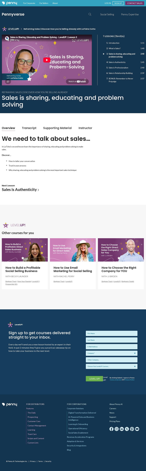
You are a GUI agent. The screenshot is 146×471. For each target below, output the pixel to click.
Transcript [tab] (29, 128)
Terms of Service (115, 380)
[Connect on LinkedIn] (122, 429)
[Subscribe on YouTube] (137, 429)
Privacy (33, 461)
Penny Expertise (130, 14)
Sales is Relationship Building (121, 73)
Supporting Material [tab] (57, 128)
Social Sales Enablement (78, 433)
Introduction (114, 43)
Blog (69, 450)
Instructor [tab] (85, 128)
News (111, 413)
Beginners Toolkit (128, 281)
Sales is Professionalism (118, 67)
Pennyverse (13, 14)
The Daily (32, 413)
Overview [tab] (8, 128)
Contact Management (37, 425)
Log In (108, 3)
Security (48, 461)
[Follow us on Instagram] (117, 429)
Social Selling (107, 14)
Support (112, 417)
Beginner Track (10, 281)
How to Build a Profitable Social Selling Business (22, 269)
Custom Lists (33, 442)
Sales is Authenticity (117, 62)
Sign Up (118, 3)
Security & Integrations (76, 445)
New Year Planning (24, 281)
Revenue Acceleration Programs (80, 437)
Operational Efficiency (77, 428)
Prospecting (33, 417)
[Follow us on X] (127, 429)
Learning (31, 430)
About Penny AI (116, 404)
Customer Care (34, 421)
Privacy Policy (129, 380)
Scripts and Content (36, 438)
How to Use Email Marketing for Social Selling (73, 269)
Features (30, 408)
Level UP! (94, 378)
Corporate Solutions (75, 408)
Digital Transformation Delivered (82, 413)
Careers (112, 408)
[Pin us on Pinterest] (132, 429)
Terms (40, 461)
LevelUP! (35, 281)
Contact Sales (134, 3)
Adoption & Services (75, 441)
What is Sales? (114, 48)
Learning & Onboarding (78, 424)
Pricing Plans (114, 421)
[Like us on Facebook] (111, 429)
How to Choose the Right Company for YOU (119, 269)
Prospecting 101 (11, 284)
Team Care (32, 434)
